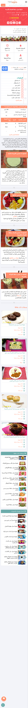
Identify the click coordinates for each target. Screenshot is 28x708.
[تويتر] (11, 22)
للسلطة (19, 296)
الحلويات (17, 29)
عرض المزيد (19, 100)
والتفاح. (15, 216)
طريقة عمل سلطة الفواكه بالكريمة (19, 32)
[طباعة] (8, 22)
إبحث (3, 5)
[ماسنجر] (17, 22)
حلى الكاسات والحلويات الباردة (20, 30)
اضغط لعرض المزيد (14, 135)
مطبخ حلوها (24, 29)
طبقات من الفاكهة (14, 258)
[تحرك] (3, 705)
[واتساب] (14, 22)
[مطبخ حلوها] (12, 2)
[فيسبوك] (20, 22)
